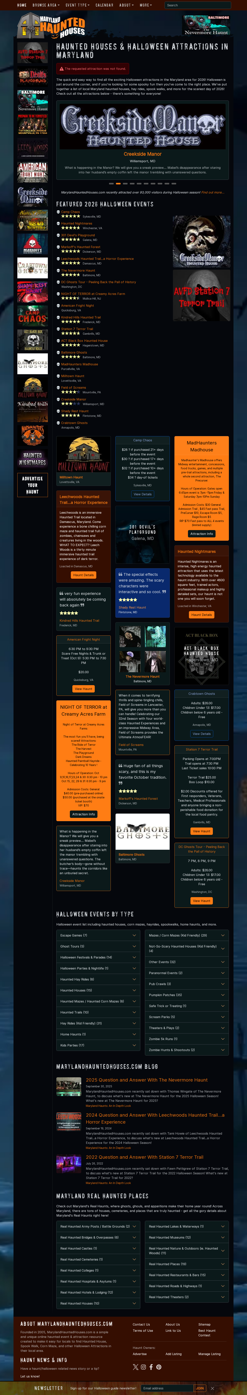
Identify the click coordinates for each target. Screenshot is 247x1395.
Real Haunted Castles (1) (78, 1248)
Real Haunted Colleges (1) (79, 1270)
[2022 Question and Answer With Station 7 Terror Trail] (68, 1163)
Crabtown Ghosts (74, 423)
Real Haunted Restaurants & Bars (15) (177, 1275)
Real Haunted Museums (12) (170, 1237)
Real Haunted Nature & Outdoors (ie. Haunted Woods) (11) (183, 1250)
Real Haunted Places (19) (167, 1264)
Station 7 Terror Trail (77, 329)
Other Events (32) (162, 962)
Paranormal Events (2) (166, 973)
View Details (143, 494)
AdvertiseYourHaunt (32, 485)
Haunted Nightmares (76, 223)
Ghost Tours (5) (72, 946)
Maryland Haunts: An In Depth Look (108, 1105)
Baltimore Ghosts (74, 352)
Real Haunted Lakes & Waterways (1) (176, 1226)
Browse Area (45, 5)
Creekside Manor (73, 399)
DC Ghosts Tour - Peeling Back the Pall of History (98, 282)
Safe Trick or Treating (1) (167, 1006)
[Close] (212, 1388)
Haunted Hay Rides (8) (77, 979)
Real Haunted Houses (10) (79, 1303)
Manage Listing (209, 1354)
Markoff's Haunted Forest (80, 247)
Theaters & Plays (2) (164, 1028)
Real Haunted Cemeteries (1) (81, 1259)
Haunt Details (83, 575)
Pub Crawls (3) (160, 984)
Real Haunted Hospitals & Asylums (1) (88, 1281)
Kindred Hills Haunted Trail (81, 317)
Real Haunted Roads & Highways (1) (175, 1286)
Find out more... (212, 192)
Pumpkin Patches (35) (165, 995)
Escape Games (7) (73, 935)
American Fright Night (77, 305)
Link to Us (173, 1331)
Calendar (104, 5)
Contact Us (141, 1324)
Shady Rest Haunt (75, 411)
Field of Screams (73, 387)
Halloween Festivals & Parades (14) (86, 957)
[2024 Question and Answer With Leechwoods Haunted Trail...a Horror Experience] (68, 1121)
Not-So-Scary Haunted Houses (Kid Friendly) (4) (183, 948)
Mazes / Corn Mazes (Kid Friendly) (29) (178, 935)
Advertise (140, 1354)
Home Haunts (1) (73, 1034)
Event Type (76, 5)
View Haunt (83, 689)
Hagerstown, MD (201, 659)
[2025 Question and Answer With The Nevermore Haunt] (68, 1086)
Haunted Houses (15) (76, 990)
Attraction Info (83, 814)
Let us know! (30, 1376)
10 (174, 183)
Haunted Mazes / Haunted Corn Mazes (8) (92, 1001)
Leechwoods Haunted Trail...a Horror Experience (97, 259)
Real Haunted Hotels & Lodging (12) (86, 1292)
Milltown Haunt (72, 376)
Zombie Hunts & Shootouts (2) (172, 1050)
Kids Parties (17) (72, 1045)
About (125, 5)
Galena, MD (143, 538)
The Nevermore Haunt (78, 270)
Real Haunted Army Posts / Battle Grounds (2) (95, 1226)
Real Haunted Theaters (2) (169, 1297)
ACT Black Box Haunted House (84, 341)
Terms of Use (143, 1331)
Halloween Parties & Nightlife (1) (84, 968)
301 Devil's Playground (78, 235)
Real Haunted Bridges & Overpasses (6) (89, 1237)
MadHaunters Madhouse (79, 364)
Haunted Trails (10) (74, 1012)
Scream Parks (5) (162, 1017)
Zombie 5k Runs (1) (163, 1039)
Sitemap (204, 1324)
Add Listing (174, 1354)
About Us (173, 1324)
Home (21, 5)
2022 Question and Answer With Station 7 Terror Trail (144, 1157)
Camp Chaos (142, 154)
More (144, 5)
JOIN (200, 1388)
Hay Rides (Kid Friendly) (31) (81, 1023)
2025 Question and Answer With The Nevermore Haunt (147, 1080)
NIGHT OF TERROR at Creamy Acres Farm (93, 294)
